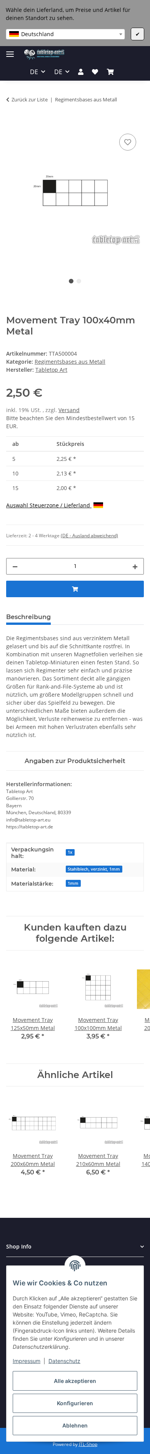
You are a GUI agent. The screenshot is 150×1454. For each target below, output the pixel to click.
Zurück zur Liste (30, 99)
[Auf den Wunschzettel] (127, 142)
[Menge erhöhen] (135, 566)
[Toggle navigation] (10, 51)
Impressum (26, 1361)
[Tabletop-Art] (44, 54)
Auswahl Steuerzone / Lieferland (49, 505)
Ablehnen (75, 1425)
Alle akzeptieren (75, 1381)
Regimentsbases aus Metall (70, 361)
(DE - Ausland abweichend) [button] (89, 535)
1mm (73, 883)
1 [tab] (71, 281)
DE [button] (34, 72)
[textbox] (65, 34)
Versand (69, 410)
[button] (81, 71)
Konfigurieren (75, 1403)
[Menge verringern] (15, 566)
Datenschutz (64, 1361)
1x (70, 852)
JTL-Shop (88, 1444)
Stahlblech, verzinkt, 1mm (94, 869)
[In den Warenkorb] (12, 123)
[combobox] (65, 34)
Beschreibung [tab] (28, 617)
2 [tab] (79, 281)
